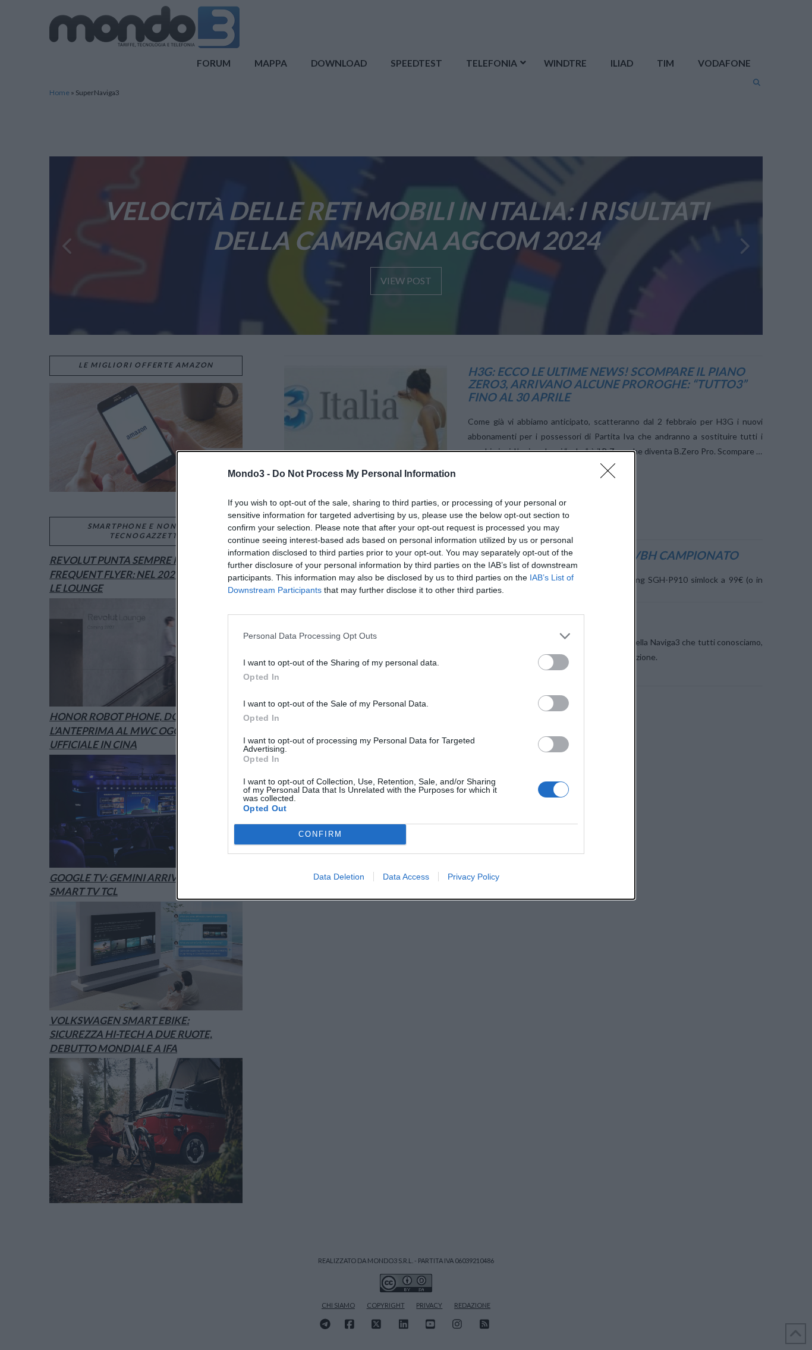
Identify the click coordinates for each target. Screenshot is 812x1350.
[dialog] (406, 675)
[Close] (611, 474)
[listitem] (406, 636)
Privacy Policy (473, 876)
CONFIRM (320, 834)
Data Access (406, 876)
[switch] (553, 662)
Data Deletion (338, 876)
